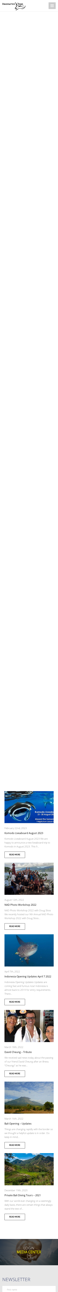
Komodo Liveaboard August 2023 (23, 833)
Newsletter (16, 1279)
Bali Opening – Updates (18, 1123)
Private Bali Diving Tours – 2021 (22, 1195)
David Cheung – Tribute (18, 1052)
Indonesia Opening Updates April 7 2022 (27, 976)
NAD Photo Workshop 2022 (20, 904)
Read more (14, 855)
